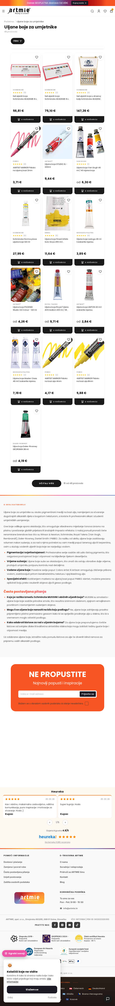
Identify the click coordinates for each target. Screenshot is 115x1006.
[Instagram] (62, 925)
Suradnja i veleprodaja (71, 867)
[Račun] (99, 11)
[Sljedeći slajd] (37, 141)
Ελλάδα (68, 994)
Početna (9, 21)
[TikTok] (77, 925)
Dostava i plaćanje (13, 862)
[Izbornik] (3, 10)
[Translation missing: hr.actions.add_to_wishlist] (36, 57)
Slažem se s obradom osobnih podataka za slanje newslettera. (50, 703)
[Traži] (92, 11)
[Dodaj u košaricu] (26, 119)
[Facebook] (55, 925)
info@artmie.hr (70, 908)
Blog (62, 882)
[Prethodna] (49, 822)
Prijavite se (87, 694)
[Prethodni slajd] (14, 141)
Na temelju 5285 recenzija (57, 842)
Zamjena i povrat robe (15, 867)
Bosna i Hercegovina (90, 994)
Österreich (76, 988)
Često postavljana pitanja (16, 872)
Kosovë (71, 999)
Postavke (52, 997)
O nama (64, 862)
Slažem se (32, 989)
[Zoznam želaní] (105, 11)
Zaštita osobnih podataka (17, 882)
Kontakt (64, 877)
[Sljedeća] (65, 822)
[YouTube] (70, 925)
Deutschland (96, 988)
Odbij (10, 997)
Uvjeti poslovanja (12, 877)
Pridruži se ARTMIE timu (72, 872)
